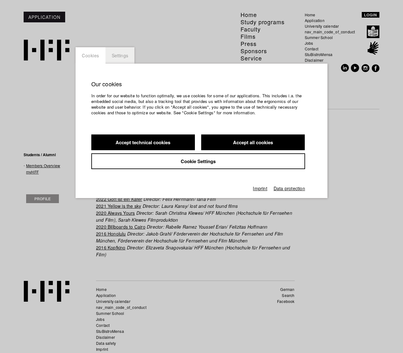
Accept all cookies (253, 142)
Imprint (260, 188)
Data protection (289, 188)
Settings (120, 55)
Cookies (90, 55)
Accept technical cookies (143, 142)
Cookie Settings (198, 161)
